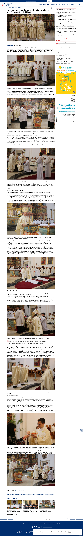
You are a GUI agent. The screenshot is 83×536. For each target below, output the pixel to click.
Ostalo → (65, 42)
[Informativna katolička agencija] (29, 532)
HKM (44, 1)
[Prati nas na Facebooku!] (32, 527)
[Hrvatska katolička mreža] (19, 532)
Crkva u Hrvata (54, 4)
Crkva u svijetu (62, 4)
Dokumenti (68, 4)
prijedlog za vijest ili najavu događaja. (42, 519)
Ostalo (72, 4)
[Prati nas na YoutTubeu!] (39, 527)
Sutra (61, 42)
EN (79, 4)
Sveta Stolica (42, 4)
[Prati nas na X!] (36, 527)
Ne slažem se (78, 532)
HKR (54, 1)
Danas (57, 42)
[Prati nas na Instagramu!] (34, 527)
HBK (48, 4)
